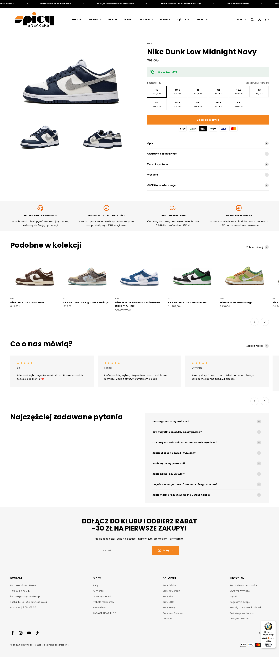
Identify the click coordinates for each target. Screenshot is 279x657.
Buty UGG (168, 602)
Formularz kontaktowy (23, 585)
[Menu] (274, 623)
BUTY (75, 19)
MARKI (200, 19)
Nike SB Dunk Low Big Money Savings (85, 302)
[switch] (268, 645)
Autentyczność (102, 596)
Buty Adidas (169, 585)
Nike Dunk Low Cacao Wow (27, 302)
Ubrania (167, 618)
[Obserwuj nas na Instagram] (21, 633)
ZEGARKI (145, 19)
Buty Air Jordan (171, 590)
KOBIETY (165, 19)
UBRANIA (93, 19)
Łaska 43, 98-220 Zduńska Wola (28, 602)
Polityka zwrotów (239, 618)
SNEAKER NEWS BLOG (104, 613)
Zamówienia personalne (244, 585)
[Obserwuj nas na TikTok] (37, 633)
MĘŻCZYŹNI (183, 19)
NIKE (149, 43)
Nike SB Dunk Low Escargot (237, 302)
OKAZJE (112, 19)
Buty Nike (168, 596)
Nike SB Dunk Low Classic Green (187, 302)
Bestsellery (99, 607)
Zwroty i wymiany (240, 590)
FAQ (95, 585)
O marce (98, 590)
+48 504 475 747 (20, 590)
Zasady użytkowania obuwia (246, 607)
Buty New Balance (173, 613)
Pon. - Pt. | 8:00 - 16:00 (23, 607)
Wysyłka (234, 596)
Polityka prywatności (241, 613)
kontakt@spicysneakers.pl (25, 596)
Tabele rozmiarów (103, 602)
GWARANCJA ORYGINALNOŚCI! (47, 3)
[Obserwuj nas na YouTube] (29, 633)
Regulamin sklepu (240, 602)
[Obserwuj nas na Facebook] (12, 633)
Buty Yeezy (169, 607)
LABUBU (128, 19)
